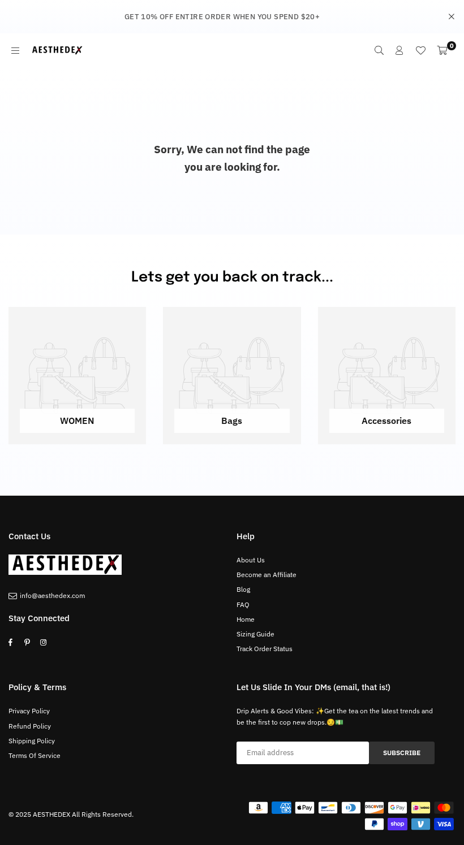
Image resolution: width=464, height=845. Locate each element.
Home (246, 619)
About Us (251, 560)
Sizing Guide (255, 634)
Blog (243, 589)
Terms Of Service (34, 755)
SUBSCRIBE (401, 752)
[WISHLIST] (420, 50)
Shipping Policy (31, 740)
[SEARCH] (379, 50)
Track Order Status (265, 648)
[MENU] (15, 50)
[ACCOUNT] (399, 50)
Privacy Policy (29, 711)
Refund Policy (29, 726)
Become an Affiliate (267, 574)
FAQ (243, 604)
